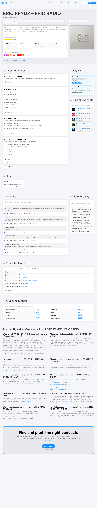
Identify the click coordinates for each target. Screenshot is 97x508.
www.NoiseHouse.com (10, 37)
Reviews (14, 60)
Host (7, 60)
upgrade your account (8, 370)
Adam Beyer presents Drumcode (84, 108)
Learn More (48, 446)
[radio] (5, 39)
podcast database (26, 401)
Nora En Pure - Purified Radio (84, 128)
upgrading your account (56, 369)
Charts (23, 60)
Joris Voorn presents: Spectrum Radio (84, 113)
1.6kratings (16, 39)
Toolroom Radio (80, 123)
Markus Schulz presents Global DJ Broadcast (84, 118)
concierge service (65, 401)
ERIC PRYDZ (10, 17)
